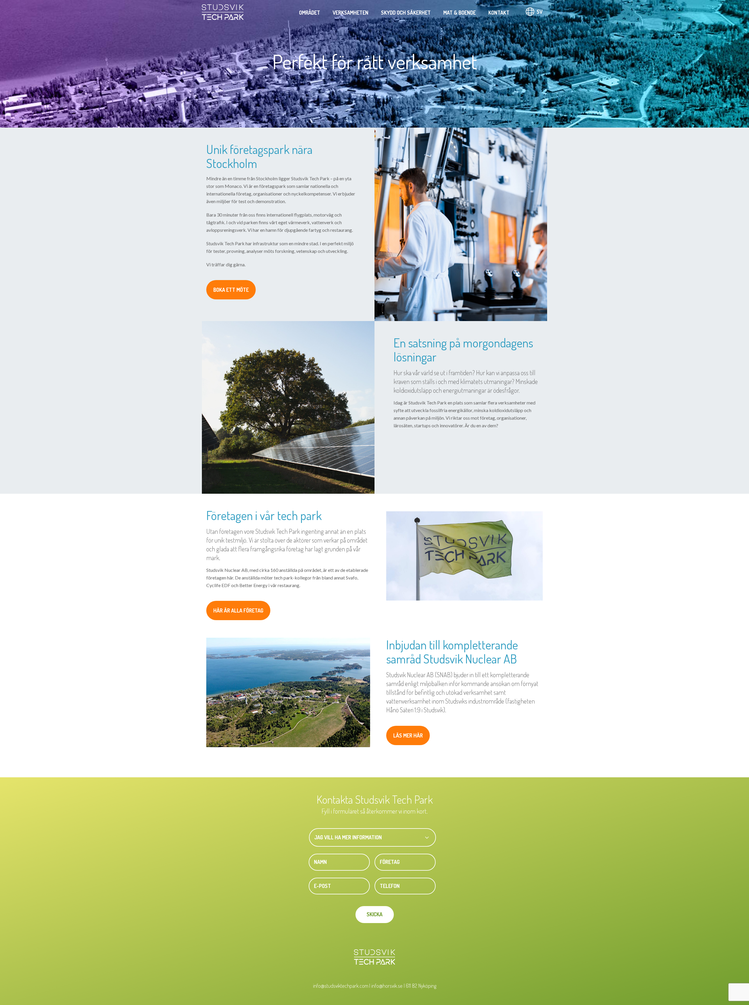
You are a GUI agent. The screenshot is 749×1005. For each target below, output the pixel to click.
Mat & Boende (459, 12)
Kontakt (498, 12)
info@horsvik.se (387, 985)
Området (309, 12)
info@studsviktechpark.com (340, 985)
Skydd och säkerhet (406, 12)
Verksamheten (350, 12)
